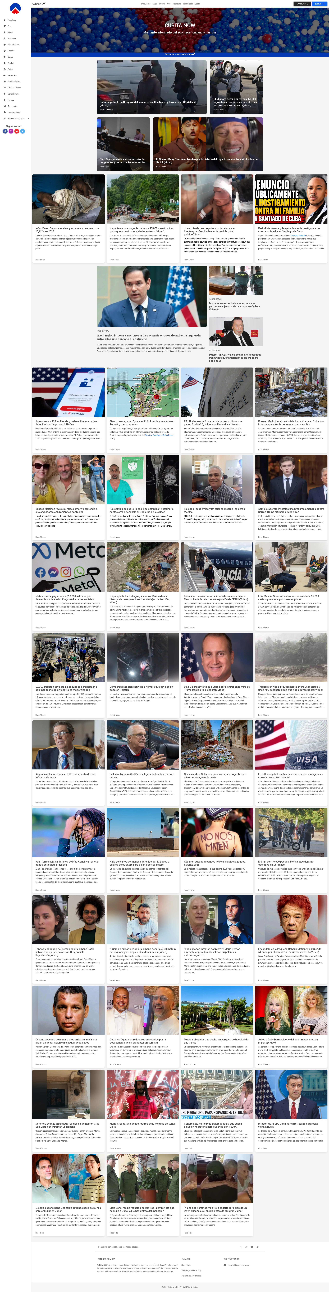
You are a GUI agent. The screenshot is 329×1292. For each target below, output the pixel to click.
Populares (145, 4)
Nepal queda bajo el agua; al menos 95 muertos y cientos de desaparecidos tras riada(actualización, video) (139, 599)
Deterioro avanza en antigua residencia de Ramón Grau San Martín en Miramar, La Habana (67, 1125)
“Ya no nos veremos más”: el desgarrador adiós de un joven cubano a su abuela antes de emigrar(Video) (215, 1209)
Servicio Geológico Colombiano (159, 435)
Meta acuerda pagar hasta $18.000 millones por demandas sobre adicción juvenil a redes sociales (64, 598)
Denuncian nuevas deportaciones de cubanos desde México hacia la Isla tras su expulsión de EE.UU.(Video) (216, 598)
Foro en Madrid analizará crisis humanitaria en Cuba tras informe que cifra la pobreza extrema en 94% (291, 423)
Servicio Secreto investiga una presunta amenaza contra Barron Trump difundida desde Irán (291, 510)
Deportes (176, 4)
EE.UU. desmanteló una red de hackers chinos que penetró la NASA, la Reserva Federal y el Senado (213, 423)
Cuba (155, 4)
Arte (168, 4)
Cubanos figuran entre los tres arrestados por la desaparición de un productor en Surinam (138, 1041)
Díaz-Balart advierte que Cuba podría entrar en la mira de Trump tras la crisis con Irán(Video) (217, 688)
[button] (15, 118)
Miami (162, 4)
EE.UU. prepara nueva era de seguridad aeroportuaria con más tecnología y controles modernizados (66, 688)
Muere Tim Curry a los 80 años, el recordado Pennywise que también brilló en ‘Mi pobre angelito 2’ (235, 357)
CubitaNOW (38, 3)
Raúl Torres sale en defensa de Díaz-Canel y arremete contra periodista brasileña (66, 863)
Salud (197, 4)
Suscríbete (186, 1265)
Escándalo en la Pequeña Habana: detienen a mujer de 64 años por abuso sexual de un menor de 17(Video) (289, 950)
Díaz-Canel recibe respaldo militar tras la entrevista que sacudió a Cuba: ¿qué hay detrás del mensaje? (142, 1209)
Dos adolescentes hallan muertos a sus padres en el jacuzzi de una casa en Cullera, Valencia (234, 306)
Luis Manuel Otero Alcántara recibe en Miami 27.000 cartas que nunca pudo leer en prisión (288, 598)
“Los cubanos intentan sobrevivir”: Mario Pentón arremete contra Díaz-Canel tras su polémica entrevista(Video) (212, 952)
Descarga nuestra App (191, 1270)
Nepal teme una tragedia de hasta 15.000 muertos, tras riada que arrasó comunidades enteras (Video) (142, 230)
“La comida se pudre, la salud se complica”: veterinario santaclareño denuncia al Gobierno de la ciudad (142, 510)
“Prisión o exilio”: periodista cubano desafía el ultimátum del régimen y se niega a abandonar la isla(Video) (143, 950)
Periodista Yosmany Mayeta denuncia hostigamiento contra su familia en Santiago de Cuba (289, 230)
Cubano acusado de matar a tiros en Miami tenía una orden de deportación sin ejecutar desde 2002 (66, 1041)
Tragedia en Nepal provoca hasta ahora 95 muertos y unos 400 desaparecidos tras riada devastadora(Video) (290, 688)
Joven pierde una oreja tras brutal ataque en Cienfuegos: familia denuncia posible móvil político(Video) (209, 231)
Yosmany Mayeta (298, 235)
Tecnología (188, 4)
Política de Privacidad (191, 1276)
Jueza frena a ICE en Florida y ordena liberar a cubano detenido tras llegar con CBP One (66, 423)
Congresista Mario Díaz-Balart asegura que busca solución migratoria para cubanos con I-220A (213, 1125)
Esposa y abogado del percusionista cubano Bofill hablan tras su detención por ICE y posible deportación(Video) (64, 952)
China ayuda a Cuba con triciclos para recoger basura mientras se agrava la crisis (215, 776)
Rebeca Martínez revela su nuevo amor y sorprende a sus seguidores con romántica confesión (66, 510)
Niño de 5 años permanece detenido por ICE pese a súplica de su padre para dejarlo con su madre (139, 863)
